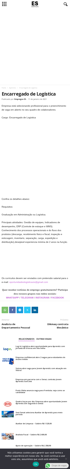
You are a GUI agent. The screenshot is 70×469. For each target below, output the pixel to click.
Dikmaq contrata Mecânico (57, 325)
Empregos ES (20, 99)
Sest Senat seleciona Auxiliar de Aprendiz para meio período (39, 413)
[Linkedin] (35, 310)
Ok (35, 464)
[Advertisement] (35, 47)
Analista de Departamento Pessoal (16, 325)
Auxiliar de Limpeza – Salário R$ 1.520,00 (34, 423)
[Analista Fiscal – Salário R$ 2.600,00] (8, 436)
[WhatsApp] (5, 310)
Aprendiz (12, 88)
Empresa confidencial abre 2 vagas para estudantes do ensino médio (40, 358)
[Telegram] (20, 310)
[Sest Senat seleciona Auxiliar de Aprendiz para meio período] (8, 414)
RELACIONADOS (26, 339)
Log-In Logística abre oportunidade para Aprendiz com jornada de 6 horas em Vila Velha (40, 347)
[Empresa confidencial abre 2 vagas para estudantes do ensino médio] (8, 360)
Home (4, 88)
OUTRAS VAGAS (43, 339)
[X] (27, 310)
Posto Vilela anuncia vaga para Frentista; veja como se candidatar (40, 391)
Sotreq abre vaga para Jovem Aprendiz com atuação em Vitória (41, 369)
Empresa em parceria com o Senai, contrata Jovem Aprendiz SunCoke (39, 380)
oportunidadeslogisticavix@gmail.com (28, 282)
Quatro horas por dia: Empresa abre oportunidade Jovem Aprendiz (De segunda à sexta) (41, 402)
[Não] (66, 458)
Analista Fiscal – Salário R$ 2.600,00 (31, 434)
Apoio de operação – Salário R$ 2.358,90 (33, 445)
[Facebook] (12, 310)
